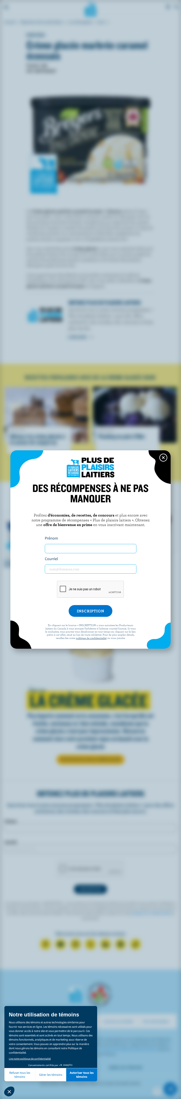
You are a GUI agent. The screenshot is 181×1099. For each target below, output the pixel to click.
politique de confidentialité (91, 637)
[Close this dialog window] (163, 458)
